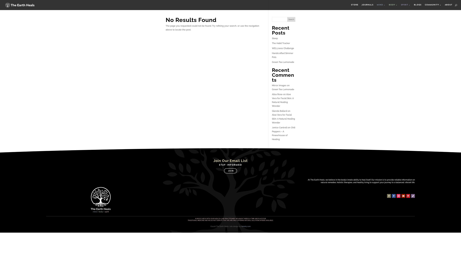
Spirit (404, 5)
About (448, 5)
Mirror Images (279, 85)
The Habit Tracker (281, 43)
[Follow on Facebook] (389, 196)
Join (231, 171)
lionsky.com (246, 226)
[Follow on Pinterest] (408, 196)
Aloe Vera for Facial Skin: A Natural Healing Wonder (283, 119)
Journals (367, 5)
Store (354, 5)
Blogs (418, 5)
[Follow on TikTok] (413, 196)
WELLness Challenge (283, 48)
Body (392, 5)
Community (432, 5)
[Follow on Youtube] (403, 196)
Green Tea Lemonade (283, 62)
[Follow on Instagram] (398, 196)
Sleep (275, 38)
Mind (380, 5)
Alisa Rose (277, 94)
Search (291, 19)
